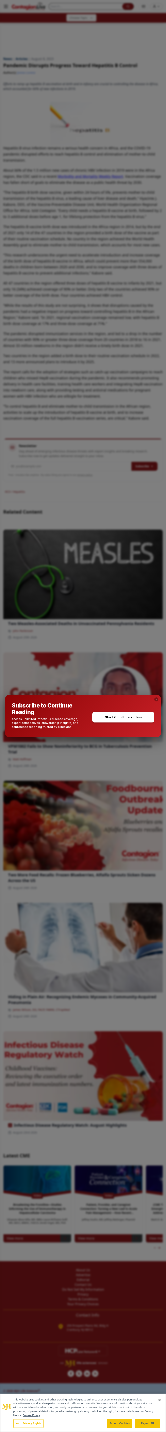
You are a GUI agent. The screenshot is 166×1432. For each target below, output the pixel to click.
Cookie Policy (31, 1415)
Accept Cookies (120, 1423)
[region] (83, 1413)
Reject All (147, 1423)
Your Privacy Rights (28, 1423)
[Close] (159, 1400)
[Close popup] (156, 699)
